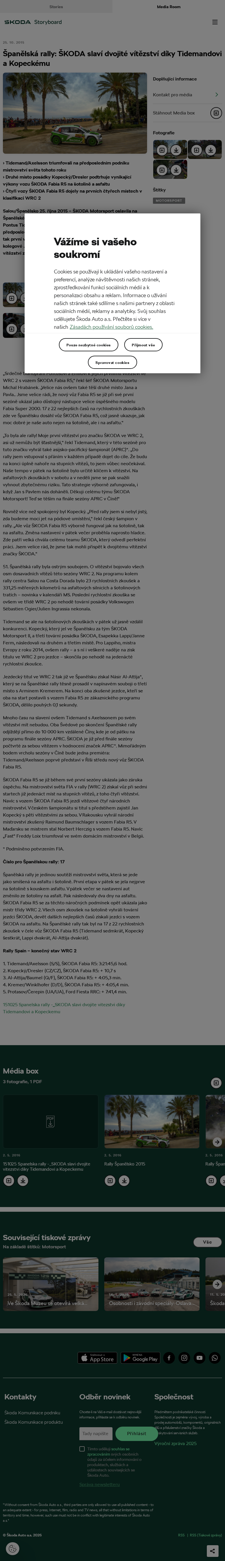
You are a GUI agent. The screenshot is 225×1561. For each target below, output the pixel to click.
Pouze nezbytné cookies (89, 344)
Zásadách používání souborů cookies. (111, 327)
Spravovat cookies (112, 362)
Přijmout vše (143, 344)
